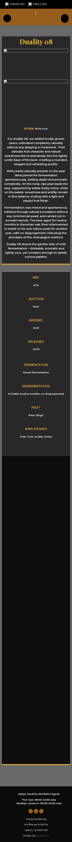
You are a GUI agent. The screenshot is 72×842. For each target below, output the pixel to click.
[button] (64, 18)
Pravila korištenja (36, 819)
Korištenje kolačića (36, 824)
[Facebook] (30, 811)
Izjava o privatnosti (36, 829)
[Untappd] (41, 811)
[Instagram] (36, 811)
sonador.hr (42, 835)
